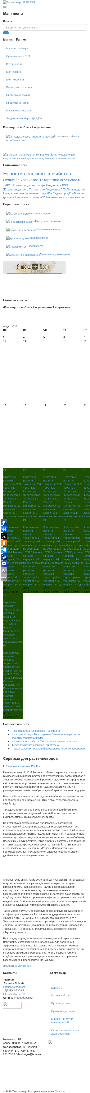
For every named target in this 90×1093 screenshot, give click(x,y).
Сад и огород (61, 193)
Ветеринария (14, 64)
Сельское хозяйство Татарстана (31, 179)
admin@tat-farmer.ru (14, 986)
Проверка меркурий (18, 95)
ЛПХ (49, 193)
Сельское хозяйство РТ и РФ (23, 766)
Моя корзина (14, 71)
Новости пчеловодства (71, 197)
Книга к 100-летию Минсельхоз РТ (62, 1020)
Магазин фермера (17, 48)
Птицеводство (76, 189)
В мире (40, 185)
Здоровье (51, 197)
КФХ (42, 197)
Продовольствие (13, 193)
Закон (7, 185)
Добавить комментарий (17, 966)
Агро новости (70, 179)
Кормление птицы (35, 193)
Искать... (8, 21)
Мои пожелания (15, 79)
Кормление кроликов (26, 197)
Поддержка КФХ (57, 185)
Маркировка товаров (18, 110)
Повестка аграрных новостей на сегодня (36, 730)
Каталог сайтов (60, 995)
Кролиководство (24, 185)
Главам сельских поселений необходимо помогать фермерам (48, 748)
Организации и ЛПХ (18, 56)
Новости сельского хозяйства (37, 173)
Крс (71, 193)
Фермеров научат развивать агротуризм (35, 745)
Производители (60, 1003)
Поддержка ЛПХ (55, 189)
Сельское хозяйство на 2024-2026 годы (65, 1031)
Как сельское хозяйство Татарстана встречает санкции (44, 741)
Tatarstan (60, 1091)
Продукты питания (17, 102)
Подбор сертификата (19, 87)
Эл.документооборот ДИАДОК (24, 118)
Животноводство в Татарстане (24, 189)
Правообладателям (63, 1011)
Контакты (57, 987)
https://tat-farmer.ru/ (14, 994)
